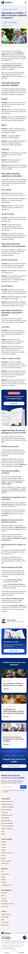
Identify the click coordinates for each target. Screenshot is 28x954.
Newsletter (3, 882)
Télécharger (14, 403)
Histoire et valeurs (5, 914)
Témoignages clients (6, 885)
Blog (2, 871)
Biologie (3, 855)
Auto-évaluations (5, 817)
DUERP (3, 834)
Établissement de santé (7, 852)
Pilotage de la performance (7, 807)
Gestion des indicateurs (7, 828)
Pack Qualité (4, 901)
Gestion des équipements (7, 826)
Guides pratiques (5, 874)
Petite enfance (4, 863)
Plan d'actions (4, 812)
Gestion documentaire (6, 804)
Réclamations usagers (6, 815)
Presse (3, 919)
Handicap (3, 844)
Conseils (3, 898)
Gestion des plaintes (6, 820)
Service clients (4, 906)
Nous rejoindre (4, 917)
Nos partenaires (5, 922)
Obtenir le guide (14, 650)
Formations (4, 892)
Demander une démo (14, 766)
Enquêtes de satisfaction (7, 801)
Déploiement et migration (7, 903)
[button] (25, 2)
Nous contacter (5, 925)
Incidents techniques (6, 809)
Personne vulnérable (6, 861)
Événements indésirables (7, 823)
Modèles (3, 879)
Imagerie (3, 850)
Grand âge (3, 842)
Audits (2, 831)
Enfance (3, 858)
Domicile (3, 847)
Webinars (3, 877)
